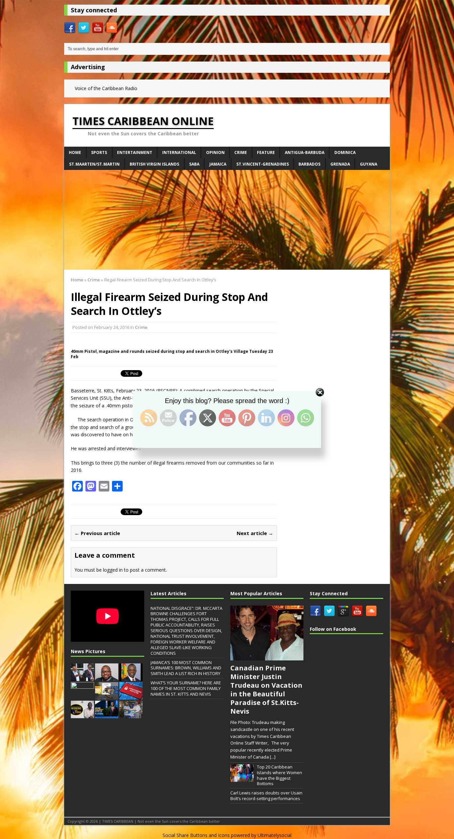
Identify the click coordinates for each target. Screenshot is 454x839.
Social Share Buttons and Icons (196, 835)
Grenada (340, 164)
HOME (75, 152)
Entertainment (134, 152)
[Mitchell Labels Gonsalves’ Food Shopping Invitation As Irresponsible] (131, 677)
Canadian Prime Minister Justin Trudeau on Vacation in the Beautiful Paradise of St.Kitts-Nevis (266, 689)
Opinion (215, 152)
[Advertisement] (227, 219)
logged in (113, 570)
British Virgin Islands (154, 164)
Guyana (368, 164)
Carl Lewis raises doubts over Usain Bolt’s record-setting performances (266, 795)
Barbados (309, 164)
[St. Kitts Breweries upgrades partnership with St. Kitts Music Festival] (131, 715)
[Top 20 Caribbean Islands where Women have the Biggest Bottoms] (242, 778)
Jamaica (217, 164)
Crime (240, 152)
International (179, 152)
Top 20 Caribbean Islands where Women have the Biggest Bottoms (279, 775)
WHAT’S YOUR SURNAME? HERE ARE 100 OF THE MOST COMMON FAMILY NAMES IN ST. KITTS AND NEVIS (186, 688)
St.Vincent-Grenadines (262, 164)
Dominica (345, 152)
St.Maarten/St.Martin (94, 164)
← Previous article (97, 533)
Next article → (255, 533)
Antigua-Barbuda (304, 152)
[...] (273, 757)
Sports (99, 152)
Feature (266, 152)
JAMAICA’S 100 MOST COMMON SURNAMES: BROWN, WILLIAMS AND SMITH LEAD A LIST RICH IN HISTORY (186, 668)
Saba (194, 164)
